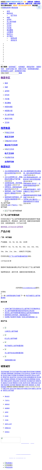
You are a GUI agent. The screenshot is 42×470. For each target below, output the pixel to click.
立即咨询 (20, 227)
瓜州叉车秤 (13, 388)
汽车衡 (30, 3)
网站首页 (7, 396)
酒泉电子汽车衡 (7, 383)
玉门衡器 (37, 385)
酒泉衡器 (31, 385)
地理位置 (14, 38)
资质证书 (14, 40)
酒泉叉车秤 (20, 388)
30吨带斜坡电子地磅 (13, 295)
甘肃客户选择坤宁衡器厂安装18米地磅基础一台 (21, 317)
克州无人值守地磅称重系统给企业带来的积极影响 (22, 313)
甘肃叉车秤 (6, 388)
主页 (9, 205)
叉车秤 (9, 26)
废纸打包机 (9, 118)
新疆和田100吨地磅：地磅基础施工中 (17, 315)
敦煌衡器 (3, 386)
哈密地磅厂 (13, 67)
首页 (8, 11)
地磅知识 (7, 404)
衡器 (21, 67)
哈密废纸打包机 (20, 71)
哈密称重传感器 (33, 69)
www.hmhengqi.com (29, 288)
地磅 (8, 17)
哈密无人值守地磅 (8, 390)
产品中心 (14, 205)
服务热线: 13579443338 (8, 227)
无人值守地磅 (11, 21)
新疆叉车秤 (20, 3)
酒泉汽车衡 (24, 385)
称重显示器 (9, 110)
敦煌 (17, 383)
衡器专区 (10, 13)
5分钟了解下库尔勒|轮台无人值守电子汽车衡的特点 (22, 308)
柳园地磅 (18, 385)
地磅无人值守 (7, 71)
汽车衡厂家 (11, 69)
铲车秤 (9, 24)
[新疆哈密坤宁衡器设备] (9, 7)
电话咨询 (9, 467)
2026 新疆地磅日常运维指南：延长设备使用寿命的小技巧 (32, 173)
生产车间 (14, 15)
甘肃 (34, 383)
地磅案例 (7, 408)
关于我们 (10, 36)
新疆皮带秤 (30, 67)
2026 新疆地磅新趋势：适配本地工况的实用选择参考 (32, 179)
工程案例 (10, 32)
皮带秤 (9, 19)
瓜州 (26, 383)
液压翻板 (10, 30)
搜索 (20, 73)
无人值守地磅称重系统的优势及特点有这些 (19, 311)
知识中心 (10, 34)
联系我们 (7, 432)
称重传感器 (9, 107)
